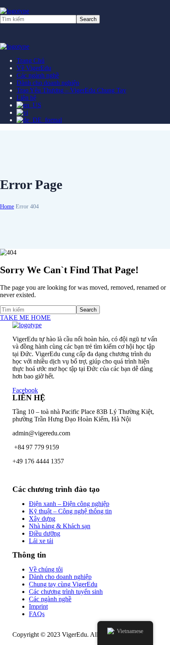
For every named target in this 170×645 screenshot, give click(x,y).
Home (7, 206)
